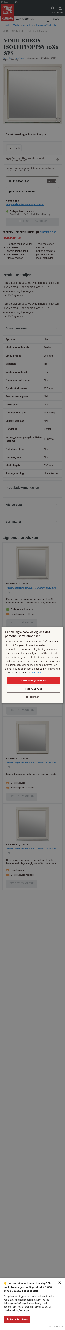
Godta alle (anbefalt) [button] (33, 680)
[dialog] (33, 665)
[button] (32, 697)
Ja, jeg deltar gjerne (17, 1319)
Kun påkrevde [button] (33, 689)
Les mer (36, 672)
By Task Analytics (54, 1326)
